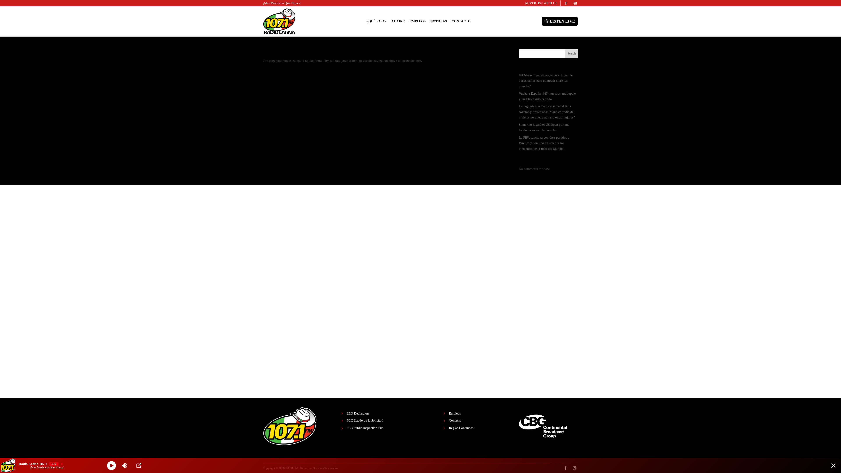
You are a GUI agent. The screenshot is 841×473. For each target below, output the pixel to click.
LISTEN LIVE (562, 21)
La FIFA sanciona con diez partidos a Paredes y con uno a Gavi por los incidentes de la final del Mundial (544, 143)
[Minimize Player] (833, 465)
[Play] (111, 465)
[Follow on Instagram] (575, 3)
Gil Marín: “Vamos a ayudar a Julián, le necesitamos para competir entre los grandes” (546, 80)
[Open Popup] (139, 465)
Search (571, 53)
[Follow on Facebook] (566, 3)
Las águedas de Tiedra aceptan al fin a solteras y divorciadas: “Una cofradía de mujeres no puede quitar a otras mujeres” (547, 111)
